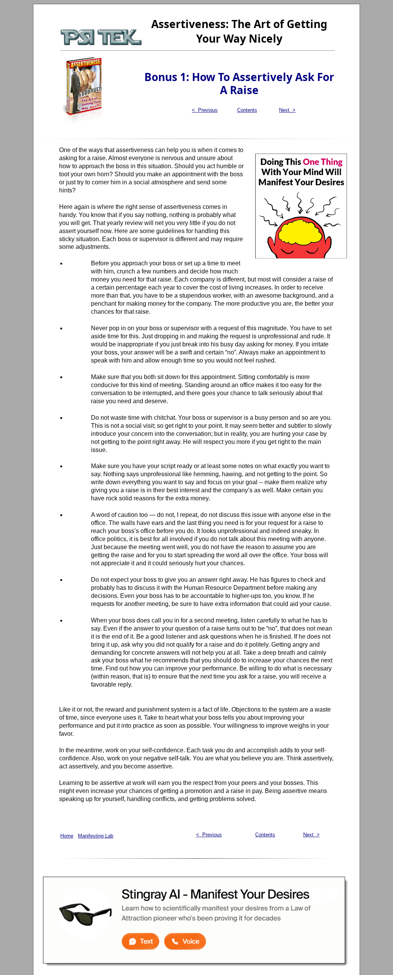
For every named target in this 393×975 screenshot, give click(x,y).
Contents (247, 110)
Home (66, 836)
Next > (287, 110)
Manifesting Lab (95, 836)
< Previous (205, 110)
